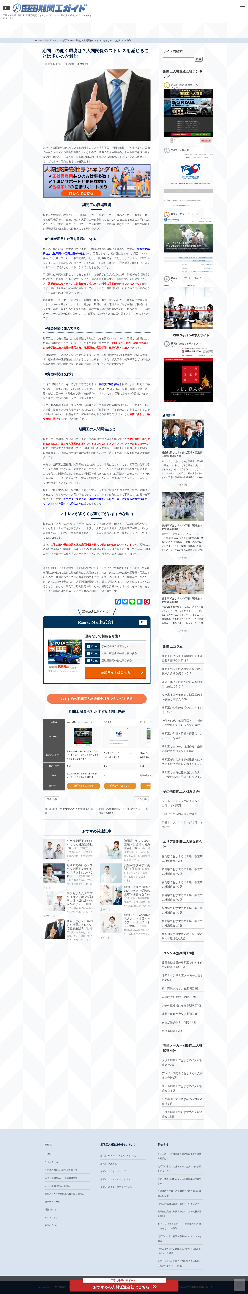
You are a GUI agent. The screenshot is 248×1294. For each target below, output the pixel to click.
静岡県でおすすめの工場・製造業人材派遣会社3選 (182, 858)
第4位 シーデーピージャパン (115, 1179)
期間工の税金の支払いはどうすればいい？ (182, 710)
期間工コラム (51, 1162)
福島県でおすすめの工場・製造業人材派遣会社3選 (182, 897)
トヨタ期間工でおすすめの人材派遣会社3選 (182, 1114)
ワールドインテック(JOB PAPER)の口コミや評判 (182, 803)
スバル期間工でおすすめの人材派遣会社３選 (182, 1088)
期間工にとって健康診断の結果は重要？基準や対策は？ (182, 658)
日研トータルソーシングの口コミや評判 (182, 824)
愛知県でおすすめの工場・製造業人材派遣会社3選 (182, 923)
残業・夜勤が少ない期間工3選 (180, 1013)
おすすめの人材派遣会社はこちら (121, 1284)
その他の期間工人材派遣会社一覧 (61, 1170)
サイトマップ (51, 1217)
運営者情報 (50, 1209)
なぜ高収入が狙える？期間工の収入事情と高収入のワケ (182, 697)
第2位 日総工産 (108, 1163)
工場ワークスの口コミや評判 (179, 813)
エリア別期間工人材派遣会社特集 (61, 1178)
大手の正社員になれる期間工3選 (181, 1005)
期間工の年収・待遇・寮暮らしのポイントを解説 (182, 736)
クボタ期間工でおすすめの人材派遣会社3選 (80, 844)
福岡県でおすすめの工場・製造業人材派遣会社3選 (137, 844)
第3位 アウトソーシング (113, 1171)
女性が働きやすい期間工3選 (179, 1022)
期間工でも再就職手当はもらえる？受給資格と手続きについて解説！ (182, 775)
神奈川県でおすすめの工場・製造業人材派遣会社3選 (182, 936)
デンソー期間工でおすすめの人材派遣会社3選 (182, 1075)
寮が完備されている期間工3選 (180, 988)
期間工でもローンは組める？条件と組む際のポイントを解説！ (182, 749)
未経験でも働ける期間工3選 (179, 996)
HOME (48, 1154)
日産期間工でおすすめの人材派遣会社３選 (182, 1101)
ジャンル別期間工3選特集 (57, 1186)
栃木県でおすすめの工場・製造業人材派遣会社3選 (182, 910)
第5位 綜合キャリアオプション (116, 1187)
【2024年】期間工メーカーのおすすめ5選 (182, 977)
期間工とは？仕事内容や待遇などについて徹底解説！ (80, 925)
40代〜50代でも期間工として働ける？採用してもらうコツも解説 (182, 723)
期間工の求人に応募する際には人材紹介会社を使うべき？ (182, 671)
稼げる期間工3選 (172, 1030)
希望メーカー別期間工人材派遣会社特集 (64, 1193)
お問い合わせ (51, 1225)
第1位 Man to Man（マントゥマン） (118, 1155)
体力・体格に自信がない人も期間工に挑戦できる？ (182, 684)
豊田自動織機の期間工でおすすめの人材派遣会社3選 (182, 965)
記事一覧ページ (52, 1201)
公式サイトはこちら (115, 672)
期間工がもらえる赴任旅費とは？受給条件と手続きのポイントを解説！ (182, 762)
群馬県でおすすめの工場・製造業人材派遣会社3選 (182, 871)
